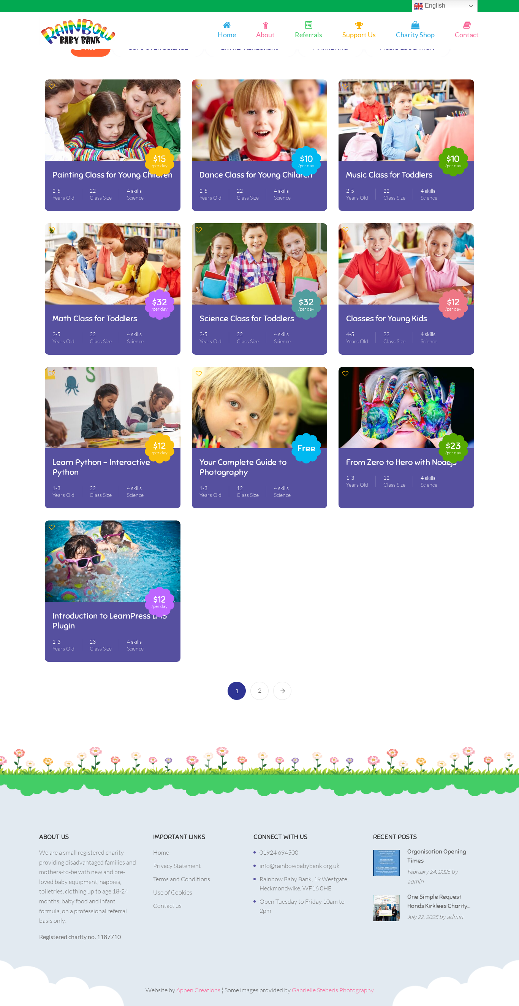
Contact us (167, 905)
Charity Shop (415, 35)
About (265, 35)
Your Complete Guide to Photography (242, 467)
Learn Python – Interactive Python (101, 467)
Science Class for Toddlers (246, 319)
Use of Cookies (172, 892)
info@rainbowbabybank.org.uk (300, 866)
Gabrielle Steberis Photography (333, 990)
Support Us (359, 35)
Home (227, 35)
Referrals (308, 35)
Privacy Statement (177, 866)
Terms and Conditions (181, 879)
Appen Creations (198, 990)
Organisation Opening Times (436, 856)
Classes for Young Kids (386, 319)
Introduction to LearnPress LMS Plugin (109, 621)
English (434, 5)
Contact (467, 35)
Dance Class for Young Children (255, 175)
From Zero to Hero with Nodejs (401, 462)
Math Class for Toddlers (94, 319)
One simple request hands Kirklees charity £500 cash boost (437, 902)
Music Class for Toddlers (389, 175)
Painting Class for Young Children (112, 175)
